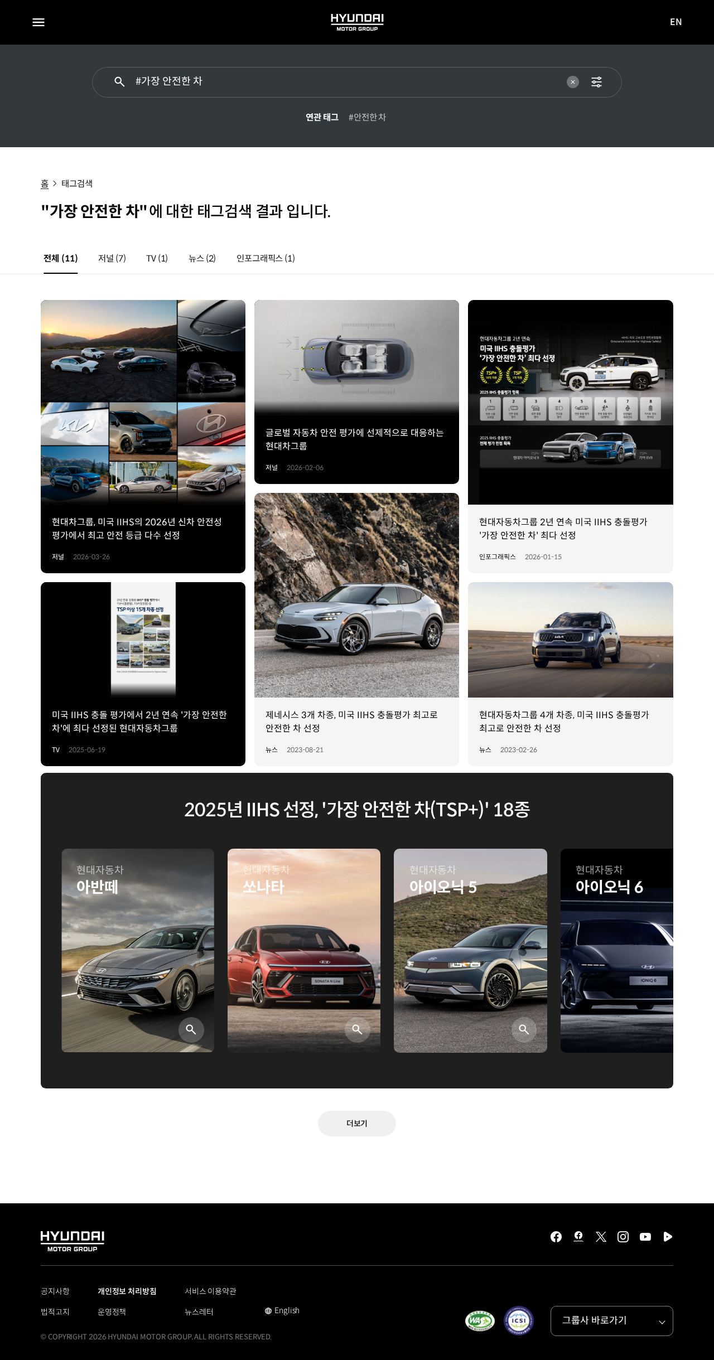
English (282, 1311)
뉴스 (202, 258)
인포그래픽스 (266, 258)
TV (157, 258)
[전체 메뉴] (38, 22)
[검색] (119, 82)
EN (676, 22)
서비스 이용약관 (211, 1291)
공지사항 (55, 1291)
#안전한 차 (367, 117)
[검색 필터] (596, 82)
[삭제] (573, 82)
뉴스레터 (199, 1312)
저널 (112, 258)
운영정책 (112, 1312)
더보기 (357, 1124)
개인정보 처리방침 (127, 1291)
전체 (61, 258)
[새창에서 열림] (480, 1321)
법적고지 (55, 1312)
